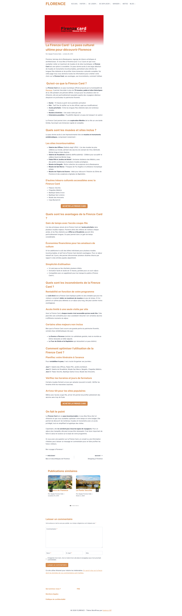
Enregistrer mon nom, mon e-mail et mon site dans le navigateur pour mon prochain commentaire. (74, 558)
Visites (48, 41)
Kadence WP (107, 610)
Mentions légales (52, 594)
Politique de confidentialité (55, 599)
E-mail (69, 553)
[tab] (70, 505)
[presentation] (60, 482)
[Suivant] (97, 489)
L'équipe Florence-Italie (54, 54)
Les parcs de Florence (58, 490)
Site (87, 553)
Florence (49, 90)
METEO (125, 4)
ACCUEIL (74, 4)
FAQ (78, 589)
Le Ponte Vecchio (84, 490)
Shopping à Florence (95, 457)
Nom (48, 553)
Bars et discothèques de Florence (58, 457)
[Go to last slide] (51, 489)
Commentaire (51, 529)
